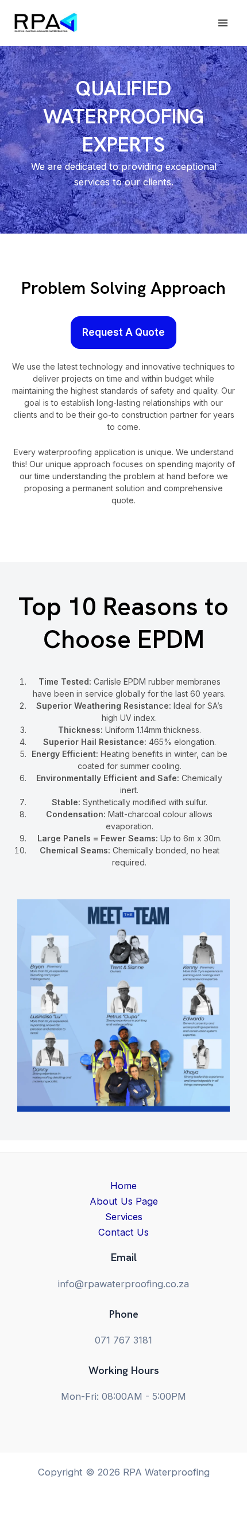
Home (123, 1185)
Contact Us (123, 1232)
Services (123, 1216)
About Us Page (124, 1201)
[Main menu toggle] (223, 23)
